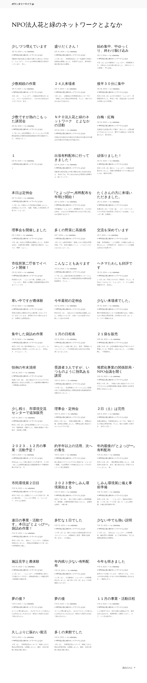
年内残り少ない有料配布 (71, 564)
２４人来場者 (64, 84)
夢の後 (59, 599)
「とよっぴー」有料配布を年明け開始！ (73, 195)
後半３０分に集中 (111, 84)
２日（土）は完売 (111, 409)
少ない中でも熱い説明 (114, 520)
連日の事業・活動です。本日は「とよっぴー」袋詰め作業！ (30, 524)
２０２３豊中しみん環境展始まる (71, 485)
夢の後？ (19, 599)
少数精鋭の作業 (24, 84)
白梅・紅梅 (105, 117)
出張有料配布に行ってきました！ (71, 158)
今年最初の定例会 (68, 301)
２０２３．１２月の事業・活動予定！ (29, 448)
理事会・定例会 (66, 409)
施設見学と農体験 (25, 562)
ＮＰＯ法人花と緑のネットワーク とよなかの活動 (72, 121)
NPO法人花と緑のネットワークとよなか (28, 55)
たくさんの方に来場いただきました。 (114, 195)
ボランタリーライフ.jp (23, 4)
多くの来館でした (68, 632)
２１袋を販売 (107, 334)
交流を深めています (113, 230)
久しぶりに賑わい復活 (29, 632)
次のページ (128, 667)
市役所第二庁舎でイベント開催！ (29, 266)
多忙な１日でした (68, 520)
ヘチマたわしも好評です (114, 266)
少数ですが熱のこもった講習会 (29, 119)
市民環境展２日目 (25, 483)
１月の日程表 (64, 334)
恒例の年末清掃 (24, 368)
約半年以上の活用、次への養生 (73, 448)
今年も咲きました (111, 562)
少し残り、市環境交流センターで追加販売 (29, 411)
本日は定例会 (22, 193)
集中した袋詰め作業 (27, 334)
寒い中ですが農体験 (27, 301)
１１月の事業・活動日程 (116, 599)
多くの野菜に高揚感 (70, 230)
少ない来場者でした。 (114, 301)
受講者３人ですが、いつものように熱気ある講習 (72, 372)
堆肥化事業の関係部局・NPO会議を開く (116, 370)
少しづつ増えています (29, 47)
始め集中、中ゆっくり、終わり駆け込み (113, 49)
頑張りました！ (109, 156)
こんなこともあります (72, 264)
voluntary (30, 51)
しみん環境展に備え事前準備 (114, 485)
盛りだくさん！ (66, 47)
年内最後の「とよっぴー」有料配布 (116, 448)
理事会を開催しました (29, 230)
